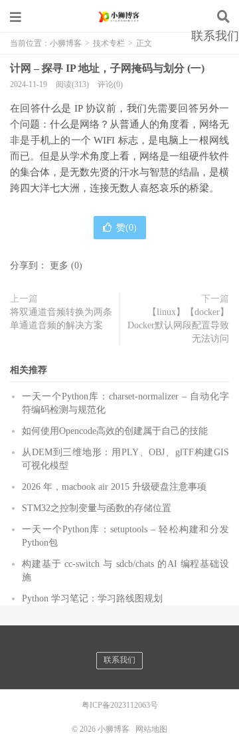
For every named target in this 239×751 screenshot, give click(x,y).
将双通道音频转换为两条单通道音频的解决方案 (61, 318)
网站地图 (151, 729)
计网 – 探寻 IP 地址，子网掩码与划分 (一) (107, 68)
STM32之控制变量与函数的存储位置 (96, 508)
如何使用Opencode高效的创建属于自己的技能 (115, 431)
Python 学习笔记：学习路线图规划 (92, 598)
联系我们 (215, 36)
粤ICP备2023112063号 (120, 705)
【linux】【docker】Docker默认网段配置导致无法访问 (178, 325)
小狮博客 (119, 16)
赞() (126, 228)
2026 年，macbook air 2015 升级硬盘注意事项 (114, 487)
